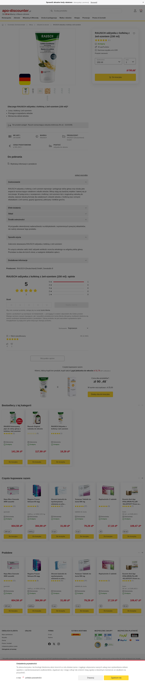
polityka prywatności (33, 678)
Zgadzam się (116, 678)
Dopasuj (90, 678)
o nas (18, 678)
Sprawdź (94, 2)
